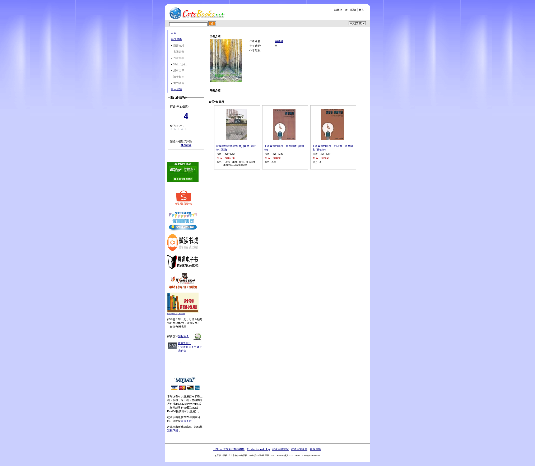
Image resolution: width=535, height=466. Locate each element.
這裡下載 (186, 421)
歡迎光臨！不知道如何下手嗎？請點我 (190, 347)
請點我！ (183, 336)
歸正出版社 (179, 64)
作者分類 (178, 58)
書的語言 (178, 83)
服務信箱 (315, 449)
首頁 (173, 32)
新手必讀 (176, 89)
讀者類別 (178, 76)
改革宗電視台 (299, 449)
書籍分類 (178, 51)
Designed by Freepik (176, 314)
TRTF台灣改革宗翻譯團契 (229, 449)
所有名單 (178, 70)
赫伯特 (279, 41)
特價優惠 (176, 39)
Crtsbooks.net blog (258, 449)
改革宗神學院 (280, 449)
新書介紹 (178, 45)
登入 (361, 9)
